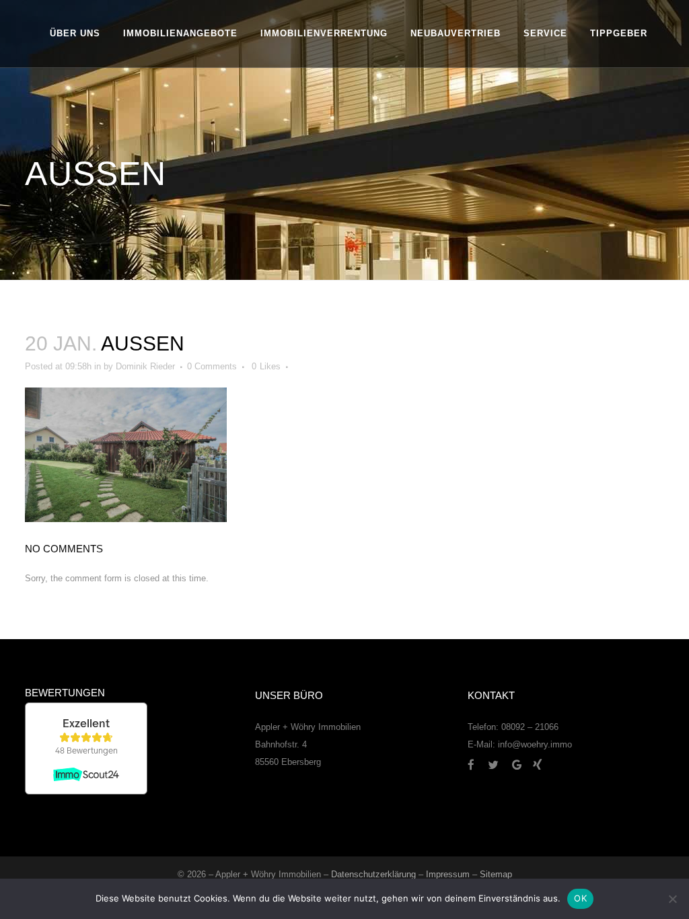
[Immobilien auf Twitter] (498, 765)
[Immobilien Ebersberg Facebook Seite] (476, 765)
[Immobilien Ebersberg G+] (522, 765)
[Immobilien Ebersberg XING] (537, 765)
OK (580, 898)
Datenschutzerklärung (373, 874)
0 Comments (212, 366)
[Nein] (672, 899)
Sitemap (496, 874)
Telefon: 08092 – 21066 (513, 727)
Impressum (448, 874)
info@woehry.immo (535, 744)
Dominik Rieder (145, 366)
